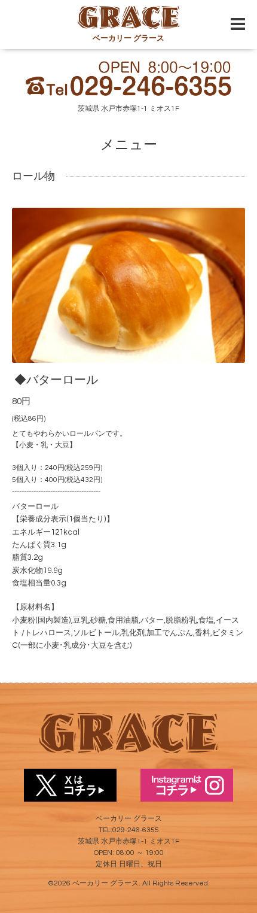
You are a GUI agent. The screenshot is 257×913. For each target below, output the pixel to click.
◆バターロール (56, 380)
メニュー (128, 144)
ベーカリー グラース (105, 883)
